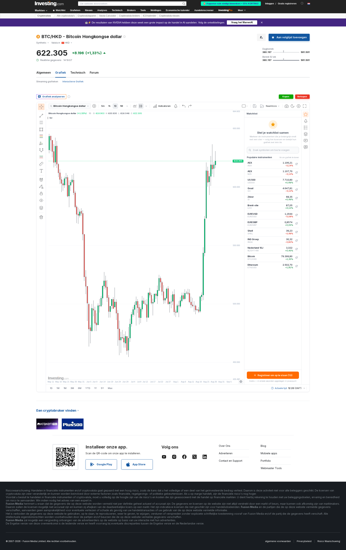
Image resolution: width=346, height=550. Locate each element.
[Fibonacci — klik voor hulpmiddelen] (41, 136)
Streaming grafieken (47, 81)
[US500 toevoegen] (296, 181)
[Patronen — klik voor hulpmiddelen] (41, 150)
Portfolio (266, 460)
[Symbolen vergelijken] (94, 106)
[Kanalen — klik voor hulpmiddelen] (41, 122)
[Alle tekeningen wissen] (41, 217)
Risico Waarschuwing (328, 541)
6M (79, 388)
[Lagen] (41, 208)
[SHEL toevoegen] (296, 232)
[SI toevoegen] (296, 198)
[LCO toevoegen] (296, 206)
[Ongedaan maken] (184, 106)
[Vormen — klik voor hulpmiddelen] (41, 129)
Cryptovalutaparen (87, 16)
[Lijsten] (306, 127)
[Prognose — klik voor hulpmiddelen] (41, 157)
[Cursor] (41, 107)
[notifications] (302, 3)
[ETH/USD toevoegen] (296, 266)
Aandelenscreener (204, 10)
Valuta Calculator (107, 16)
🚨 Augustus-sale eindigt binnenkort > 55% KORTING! (231, 3)
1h (109, 106)
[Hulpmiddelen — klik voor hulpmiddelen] (41, 164)
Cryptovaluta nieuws (169, 16)
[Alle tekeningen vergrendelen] (41, 193)
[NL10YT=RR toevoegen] (296, 249)
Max (110, 388)
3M (72, 388)
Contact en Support (230, 460)
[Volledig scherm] (304, 106)
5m (103, 106)
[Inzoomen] (140, 374)
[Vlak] (134, 106)
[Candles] (140, 106)
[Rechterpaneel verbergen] (243, 247)
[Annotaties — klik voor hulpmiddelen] (41, 171)
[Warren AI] (306, 147)
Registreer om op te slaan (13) (275, 375)
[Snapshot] (286, 106)
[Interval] (127, 106)
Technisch (77, 72)
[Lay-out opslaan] (254, 106)
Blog (263, 445)
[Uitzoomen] (135, 374)
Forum (94, 72)
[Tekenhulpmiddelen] (47, 247)
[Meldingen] (306, 121)
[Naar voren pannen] (150, 374)
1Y (95, 388)
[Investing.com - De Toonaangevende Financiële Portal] (49, 3)
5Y (102, 388)
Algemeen (43, 72)
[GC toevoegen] (296, 189)
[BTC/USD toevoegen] (296, 257)
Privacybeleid (304, 541)
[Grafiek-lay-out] (245, 106)
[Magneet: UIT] (41, 179)
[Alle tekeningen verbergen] (41, 200)
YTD (87, 388)
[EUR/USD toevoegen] (296, 215)
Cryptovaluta (44, 16)
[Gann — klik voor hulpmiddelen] (41, 143)
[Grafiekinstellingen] (298, 106)
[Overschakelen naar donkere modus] (292, 106)
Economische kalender (178, 10)
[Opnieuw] (190, 106)
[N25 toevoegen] (296, 172)
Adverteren (225, 453)
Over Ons (224, 445)
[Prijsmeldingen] (175, 106)
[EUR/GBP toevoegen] (296, 223)
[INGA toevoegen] (296, 240)
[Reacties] (306, 140)
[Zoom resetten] (155, 374)
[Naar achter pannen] (145, 374)
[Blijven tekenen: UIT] (41, 186)
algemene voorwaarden (278, 541)
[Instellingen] (241, 381)
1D (115, 106)
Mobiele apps (269, 453)
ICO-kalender (149, 16)
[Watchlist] (306, 114)
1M (121, 106)
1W (58, 388)
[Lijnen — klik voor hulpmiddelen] (41, 115)
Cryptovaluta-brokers (129, 16)
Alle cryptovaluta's (66, 16)
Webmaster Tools (271, 468)
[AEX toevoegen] (296, 164)
